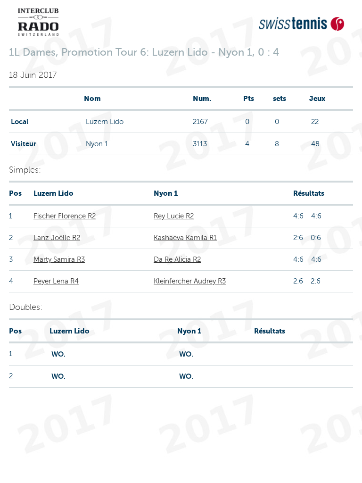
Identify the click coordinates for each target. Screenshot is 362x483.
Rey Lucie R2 (174, 216)
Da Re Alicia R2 (177, 259)
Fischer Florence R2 (64, 216)
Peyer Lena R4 (56, 281)
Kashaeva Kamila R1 (185, 238)
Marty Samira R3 (59, 259)
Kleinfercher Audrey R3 (190, 281)
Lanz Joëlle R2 (56, 238)
